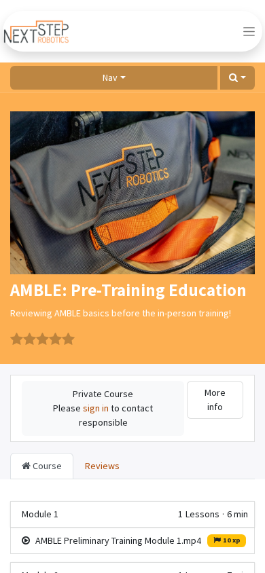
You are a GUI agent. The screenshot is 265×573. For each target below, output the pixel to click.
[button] (237, 78)
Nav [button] (110, 77)
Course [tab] (46, 466)
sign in (96, 408)
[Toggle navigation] (249, 31)
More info (215, 399)
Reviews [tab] (102, 466)
